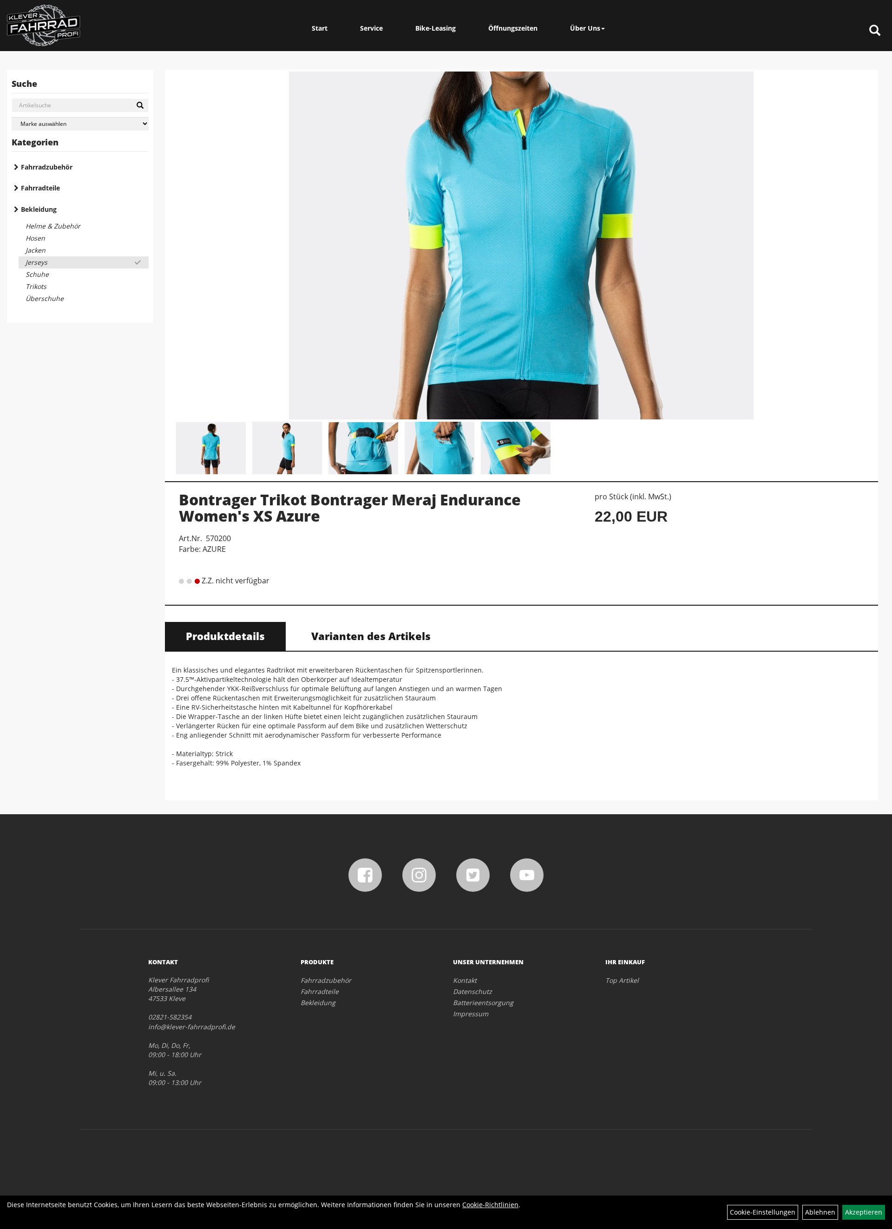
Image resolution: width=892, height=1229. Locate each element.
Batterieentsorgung (483, 1002)
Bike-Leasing (435, 28)
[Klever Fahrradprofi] (43, 25)
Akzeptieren (863, 1212)
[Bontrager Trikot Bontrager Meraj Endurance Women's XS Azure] (521, 245)
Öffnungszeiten (513, 28)
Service (371, 28)
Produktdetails (225, 636)
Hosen (35, 238)
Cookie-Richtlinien (490, 1204)
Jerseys (36, 262)
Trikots (36, 286)
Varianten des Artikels (371, 636)
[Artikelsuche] (874, 31)
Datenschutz (472, 991)
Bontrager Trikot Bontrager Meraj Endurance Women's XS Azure (350, 508)
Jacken (36, 250)
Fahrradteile (40, 187)
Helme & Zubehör (53, 226)
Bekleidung (39, 209)
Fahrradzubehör (46, 167)
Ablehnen (820, 1212)
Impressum (470, 1013)
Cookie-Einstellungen (762, 1212)
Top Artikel (622, 980)
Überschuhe (45, 298)
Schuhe (37, 274)
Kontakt (465, 980)
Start (320, 28)
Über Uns (585, 28)
